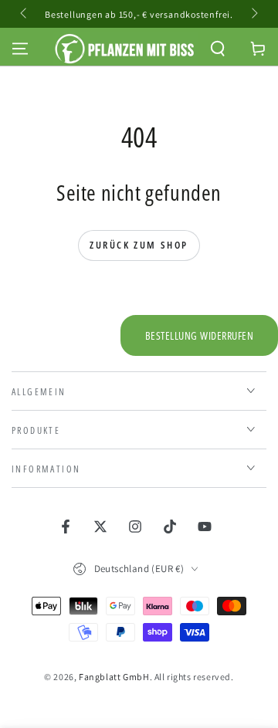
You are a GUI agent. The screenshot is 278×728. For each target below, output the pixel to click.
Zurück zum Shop (139, 245)
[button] (218, 49)
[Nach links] (25, 14)
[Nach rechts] (253, 14)
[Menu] (20, 49)
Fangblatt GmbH (114, 676)
